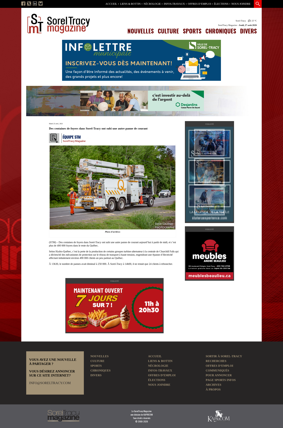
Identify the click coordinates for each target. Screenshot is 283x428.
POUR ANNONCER (219, 375)
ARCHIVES (213, 384)
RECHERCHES (216, 361)
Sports (192, 31)
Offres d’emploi (199, 4)
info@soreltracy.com (50, 383)
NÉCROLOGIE (152, 4)
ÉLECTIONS (221, 4)
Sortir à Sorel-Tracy (224, 356)
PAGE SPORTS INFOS (221, 380)
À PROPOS (213, 389)
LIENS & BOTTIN (130, 4)
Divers (248, 31)
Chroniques (220, 31)
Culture (168, 31)
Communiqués (217, 370)
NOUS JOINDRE (241, 4)
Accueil (111, 4)
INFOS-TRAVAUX (174, 4)
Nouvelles (140, 31)
